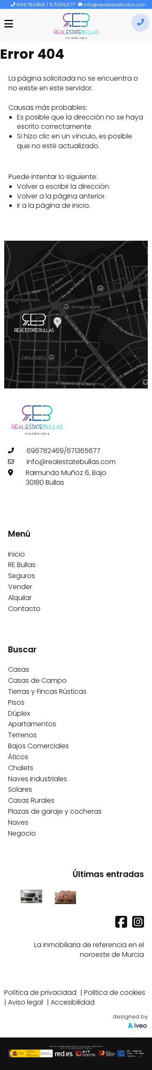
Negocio (22, 833)
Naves (18, 822)
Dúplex (19, 713)
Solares (20, 789)
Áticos (18, 757)
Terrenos (22, 735)
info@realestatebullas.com (115, 4)
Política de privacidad (40, 992)
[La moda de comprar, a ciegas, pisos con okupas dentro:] (65, 896)
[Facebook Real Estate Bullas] (122, 924)
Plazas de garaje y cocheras (55, 811)
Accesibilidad (73, 1002)
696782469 (30, 4)
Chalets (20, 768)
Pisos (16, 702)
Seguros (21, 576)
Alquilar (20, 598)
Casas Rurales (31, 800)
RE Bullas (21, 565)
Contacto (24, 609)
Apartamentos (32, 724)
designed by (130, 1016)
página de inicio (62, 205)
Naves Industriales (37, 779)
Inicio (16, 554)
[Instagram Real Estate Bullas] (138, 924)
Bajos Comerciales (38, 746)
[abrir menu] (8, 24)
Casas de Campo (37, 680)
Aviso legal (25, 1002)
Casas (18, 669)
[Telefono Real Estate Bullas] (140, 22)
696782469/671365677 (63, 451)
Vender (20, 587)
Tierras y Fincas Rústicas (47, 691)
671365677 (62, 4)
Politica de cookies (114, 992)
